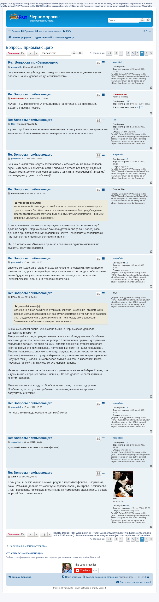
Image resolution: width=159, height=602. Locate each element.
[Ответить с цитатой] (98, 63)
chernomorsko (120, 94)
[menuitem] (27, 31)
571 (127, 506)
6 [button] (137, 53)
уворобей (118, 154)
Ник (114, 120)
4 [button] (128, 53)
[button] (109, 53)
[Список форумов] (18, 15)
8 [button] (146, 53)
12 (126, 159)
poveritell (117, 62)
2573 (127, 101)
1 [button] (121, 53)
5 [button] (133, 53)
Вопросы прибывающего (29, 47)
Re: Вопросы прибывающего (33, 62)
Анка (115, 498)
